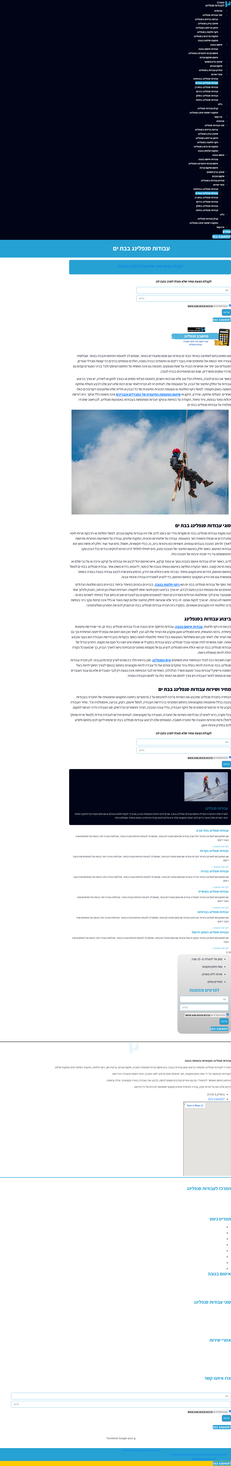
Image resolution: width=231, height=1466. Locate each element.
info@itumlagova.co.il (204, 1459)
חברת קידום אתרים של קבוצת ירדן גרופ (141, 1450)
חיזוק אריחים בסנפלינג (207, 27)
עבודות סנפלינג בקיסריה (213, 891)
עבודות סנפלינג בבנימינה (205, 78)
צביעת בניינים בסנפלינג (206, 19)
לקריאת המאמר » (220, 846)
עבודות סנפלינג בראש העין (217, 1363)
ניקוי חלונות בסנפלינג (207, 32)
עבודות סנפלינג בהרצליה (217, 1353)
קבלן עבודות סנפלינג (208, 108)
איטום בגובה (216, 44)
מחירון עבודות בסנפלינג (210, 70)
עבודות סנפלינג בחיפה (207, 100)
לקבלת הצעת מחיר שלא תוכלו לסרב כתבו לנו (150, 266)
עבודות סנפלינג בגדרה (215, 871)
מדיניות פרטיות (206, 306)
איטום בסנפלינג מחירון (219, 1282)
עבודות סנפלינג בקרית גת (217, 1348)
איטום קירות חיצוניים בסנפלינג (203, 53)
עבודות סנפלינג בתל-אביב (212, 830)
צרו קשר (218, 116)
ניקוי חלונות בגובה (167, 584)
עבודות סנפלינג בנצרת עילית (215, 1373)
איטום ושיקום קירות (209, 57)
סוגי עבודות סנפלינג (212, 15)
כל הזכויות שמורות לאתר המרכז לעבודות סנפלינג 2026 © (199, 1454)
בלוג (220, 104)
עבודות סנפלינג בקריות (214, 851)
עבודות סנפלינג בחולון (207, 95)
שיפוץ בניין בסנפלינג (208, 23)
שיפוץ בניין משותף (213, 61)
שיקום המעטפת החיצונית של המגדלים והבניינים (148, 394)
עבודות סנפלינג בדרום (207, 91)
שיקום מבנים (216, 66)
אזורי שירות (216, 74)
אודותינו (218, 10)
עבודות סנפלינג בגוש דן (206, 87)
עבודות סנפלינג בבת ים (206, 83)
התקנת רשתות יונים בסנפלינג (204, 112)
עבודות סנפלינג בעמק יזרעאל (210, 932)
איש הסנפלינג (161, 660)
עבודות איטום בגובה (208, 49)
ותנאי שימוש (193, 306)
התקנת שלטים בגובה (208, 40)
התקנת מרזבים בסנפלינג (206, 36)
